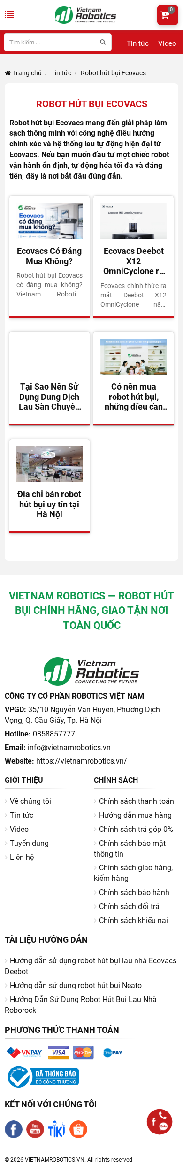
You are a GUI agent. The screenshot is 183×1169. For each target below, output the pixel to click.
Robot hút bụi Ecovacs (112, 73)
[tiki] (58, 1136)
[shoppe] (80, 1136)
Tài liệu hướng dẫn (46, 940)
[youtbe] (37, 1136)
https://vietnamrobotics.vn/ (81, 761)
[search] (102, 42)
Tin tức (138, 43)
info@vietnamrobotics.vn (69, 747)
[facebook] (15, 1136)
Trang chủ (26, 73)
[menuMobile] (9, 15)
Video (167, 43)
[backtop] (168, 1163)
